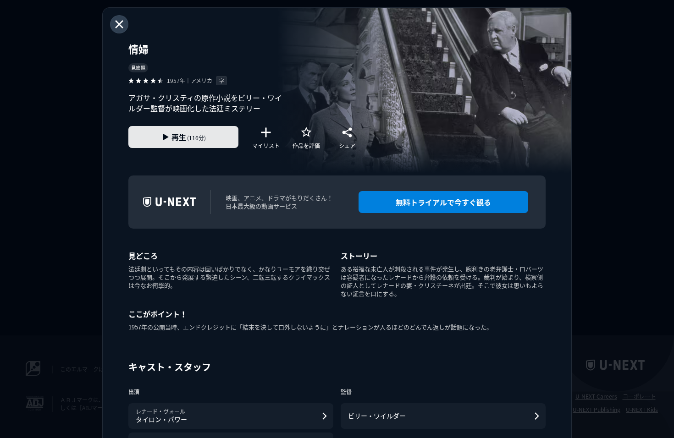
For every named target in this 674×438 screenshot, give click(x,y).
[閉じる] (119, 24)
